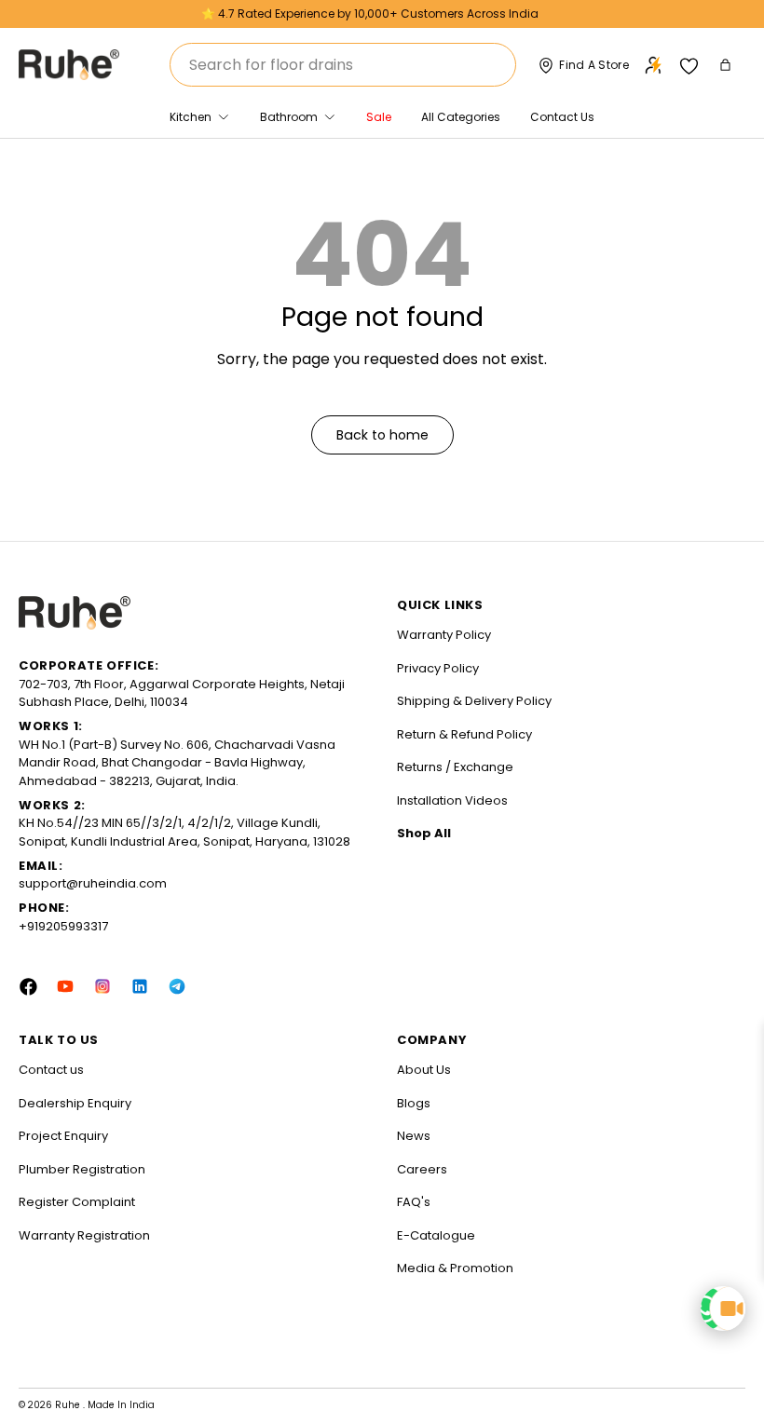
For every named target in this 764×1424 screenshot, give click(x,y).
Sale (378, 117)
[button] (727, 64)
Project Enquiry (63, 1136)
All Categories (460, 117)
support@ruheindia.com (93, 883)
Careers (422, 1169)
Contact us (51, 1069)
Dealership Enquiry (75, 1103)
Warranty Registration (84, 1235)
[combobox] (343, 65)
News (413, 1136)
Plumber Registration (82, 1169)
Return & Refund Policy (464, 734)
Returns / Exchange (455, 767)
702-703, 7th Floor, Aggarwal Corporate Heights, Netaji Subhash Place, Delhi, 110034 (182, 693)
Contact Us (562, 117)
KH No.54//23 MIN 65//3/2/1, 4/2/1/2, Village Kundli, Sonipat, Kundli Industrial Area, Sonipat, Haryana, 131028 (184, 832)
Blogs (413, 1103)
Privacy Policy (438, 668)
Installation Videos (452, 800)
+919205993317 (63, 926)
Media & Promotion (455, 1268)
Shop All (424, 833)
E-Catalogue (436, 1235)
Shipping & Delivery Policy (474, 701)
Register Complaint (77, 1202)
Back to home (382, 435)
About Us (424, 1069)
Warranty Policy (444, 635)
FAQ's (413, 1202)
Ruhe (69, 1405)
